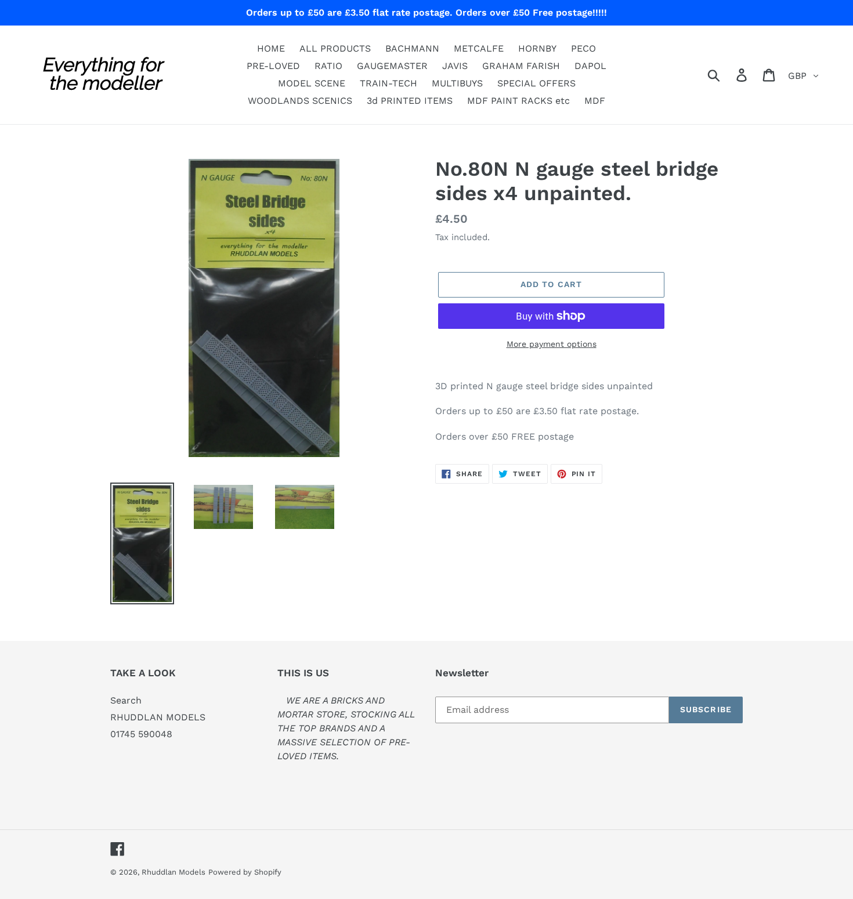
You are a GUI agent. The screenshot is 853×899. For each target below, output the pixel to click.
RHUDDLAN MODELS (157, 717)
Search (126, 700)
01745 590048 (141, 734)
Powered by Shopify (244, 872)
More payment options (552, 344)
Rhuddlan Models (173, 872)
